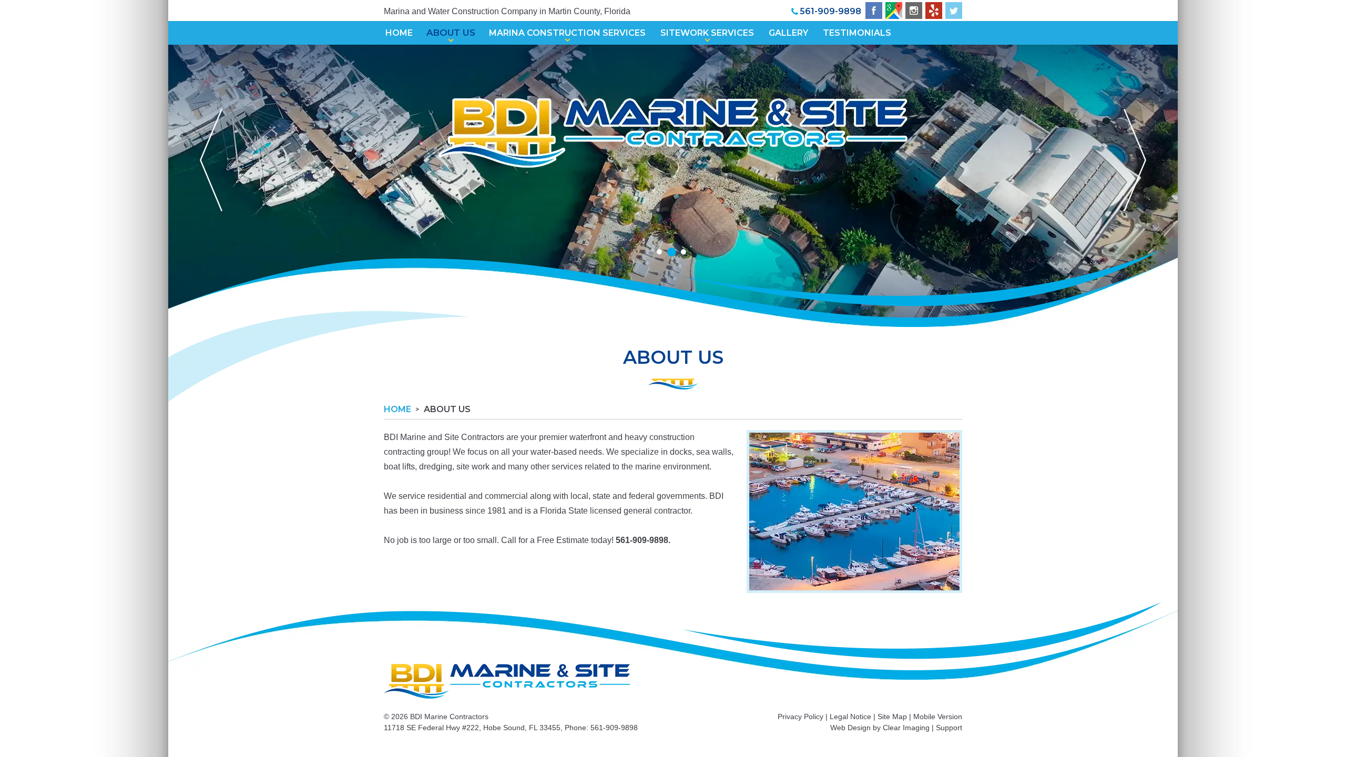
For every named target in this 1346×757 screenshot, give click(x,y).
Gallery (788, 33)
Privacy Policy (800, 716)
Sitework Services (707, 33)
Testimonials (857, 33)
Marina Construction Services (567, 33)
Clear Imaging (906, 727)
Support (949, 727)
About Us (450, 33)
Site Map (892, 716)
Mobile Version (937, 716)
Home (399, 33)
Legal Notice (850, 716)
